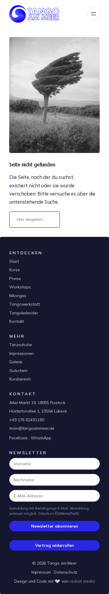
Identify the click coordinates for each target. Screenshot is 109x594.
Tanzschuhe (20, 344)
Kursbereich (20, 379)
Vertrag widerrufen (54, 545)
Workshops (20, 287)
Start (14, 261)
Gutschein (18, 370)
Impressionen (21, 353)
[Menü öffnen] (93, 14)
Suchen (82, 219)
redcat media (82, 581)
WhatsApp (41, 437)
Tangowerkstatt (24, 304)
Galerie (15, 361)
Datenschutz (67, 513)
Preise (15, 278)
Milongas (17, 295)
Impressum (41, 572)
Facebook (18, 437)
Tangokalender (23, 312)
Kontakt (16, 321)
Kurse (14, 269)
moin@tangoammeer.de (31, 428)
